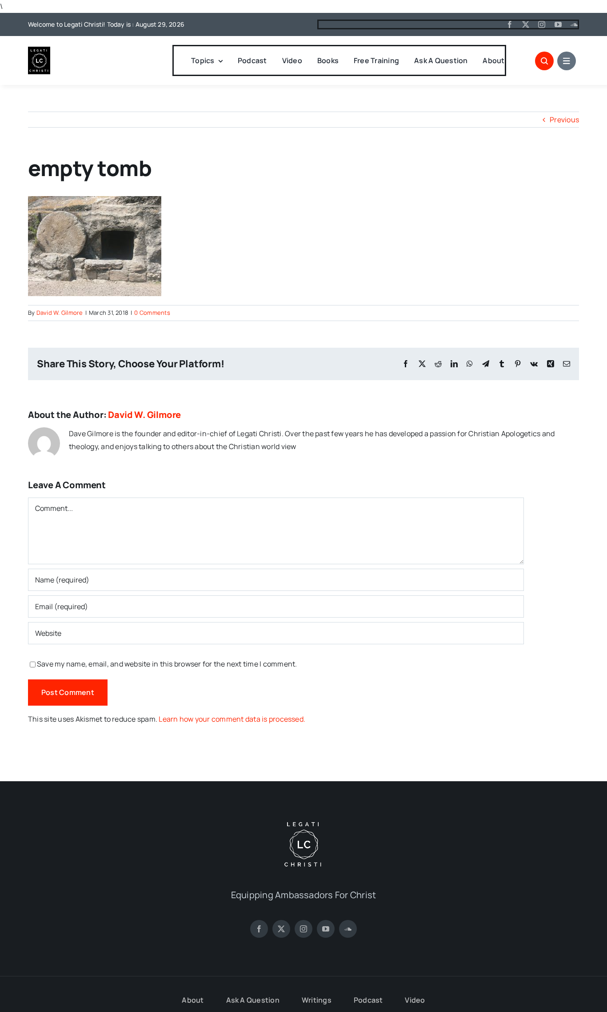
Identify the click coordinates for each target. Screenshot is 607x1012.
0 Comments (152, 313)
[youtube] (558, 24)
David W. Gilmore (59, 313)
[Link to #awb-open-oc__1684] (566, 61)
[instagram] (541, 24)
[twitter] (525, 24)
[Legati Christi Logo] (39, 50)
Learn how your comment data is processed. (232, 719)
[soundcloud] (574, 24)
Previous (564, 119)
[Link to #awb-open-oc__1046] (544, 61)
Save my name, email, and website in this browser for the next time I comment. (167, 664)
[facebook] (509, 24)
